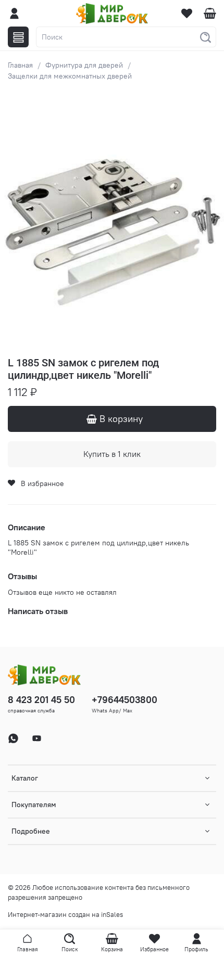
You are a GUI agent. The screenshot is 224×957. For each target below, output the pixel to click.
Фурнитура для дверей (84, 65)
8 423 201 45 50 (41, 700)
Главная (20, 65)
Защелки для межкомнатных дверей (70, 76)
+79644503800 (124, 700)
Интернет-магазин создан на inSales (65, 914)
